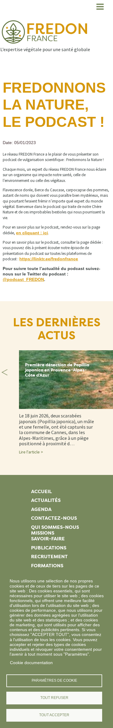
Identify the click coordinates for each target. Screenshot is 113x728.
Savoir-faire (48, 538)
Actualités (46, 500)
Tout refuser (54, 698)
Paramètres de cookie (54, 680)
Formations (47, 565)
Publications (48, 548)
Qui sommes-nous (55, 527)
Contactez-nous (54, 518)
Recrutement (49, 556)
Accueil (41, 491)
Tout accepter (54, 715)
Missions (42, 533)
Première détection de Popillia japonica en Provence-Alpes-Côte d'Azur (57, 370)
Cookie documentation (31, 662)
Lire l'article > (31, 452)
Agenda (41, 509)
